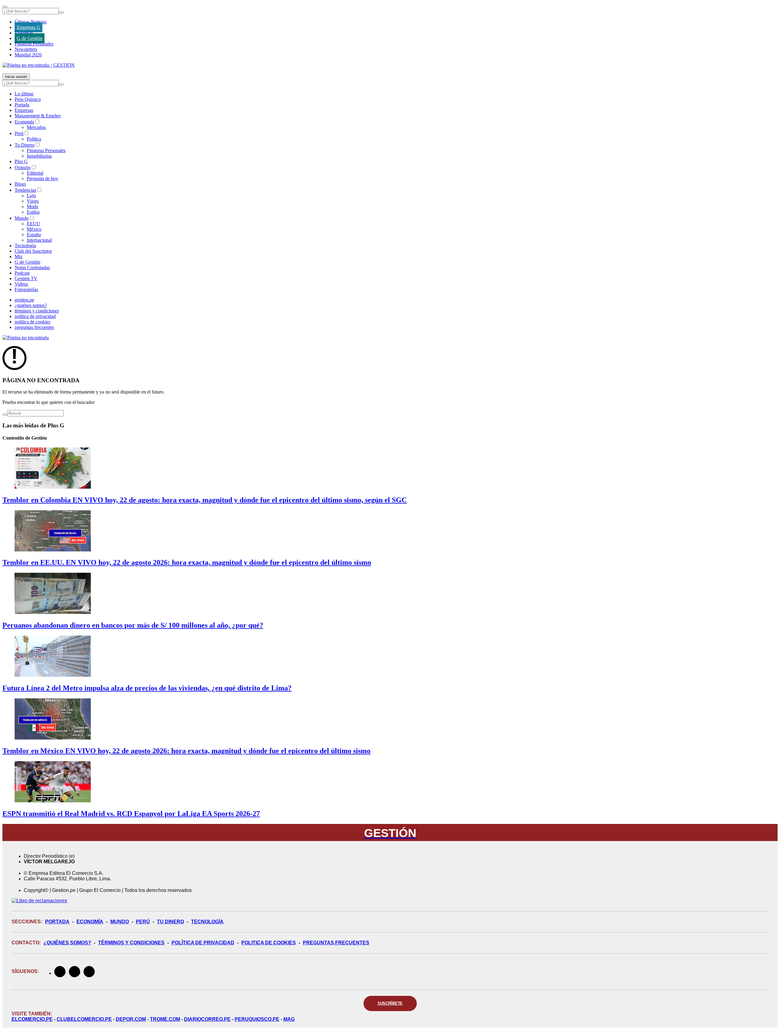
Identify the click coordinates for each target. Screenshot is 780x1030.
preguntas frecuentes (34, 327)
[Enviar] (61, 12)
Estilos (33, 212)
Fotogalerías (26, 289)
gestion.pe (24, 299)
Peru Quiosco (28, 99)
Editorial (35, 173)
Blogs (20, 184)
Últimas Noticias (31, 21)
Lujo (31, 195)
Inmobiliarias (39, 156)
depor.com (131, 1019)
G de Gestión (29, 38)
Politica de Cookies (268, 942)
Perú (19, 133)
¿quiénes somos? (31, 305)
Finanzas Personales (34, 43)
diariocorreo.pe (207, 1019)
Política (34, 138)
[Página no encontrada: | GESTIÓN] (38, 65)
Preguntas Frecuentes (336, 942)
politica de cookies (32, 321)
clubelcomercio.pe (84, 1019)
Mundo (22, 218)
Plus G (21, 161)
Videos (21, 284)
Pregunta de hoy (42, 178)
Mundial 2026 (28, 54)
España (34, 234)
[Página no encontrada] (25, 337)
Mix (19, 256)
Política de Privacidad (203, 942)
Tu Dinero (24, 145)
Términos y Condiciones (131, 942)
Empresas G (28, 27)
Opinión (22, 167)
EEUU (33, 223)
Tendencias (25, 190)
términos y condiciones (37, 310)
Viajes (33, 201)
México (34, 229)
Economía (24, 121)
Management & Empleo (38, 115)
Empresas (24, 32)
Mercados (36, 127)
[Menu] (4, 7)
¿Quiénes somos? (67, 942)
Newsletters (26, 49)
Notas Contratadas (32, 267)
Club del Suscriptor (33, 251)
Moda (32, 206)
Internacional (39, 240)
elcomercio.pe (32, 1019)
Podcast (22, 273)
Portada (22, 104)
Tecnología (25, 245)
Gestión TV (26, 278)
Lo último (24, 93)
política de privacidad (35, 316)
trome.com (165, 1019)
